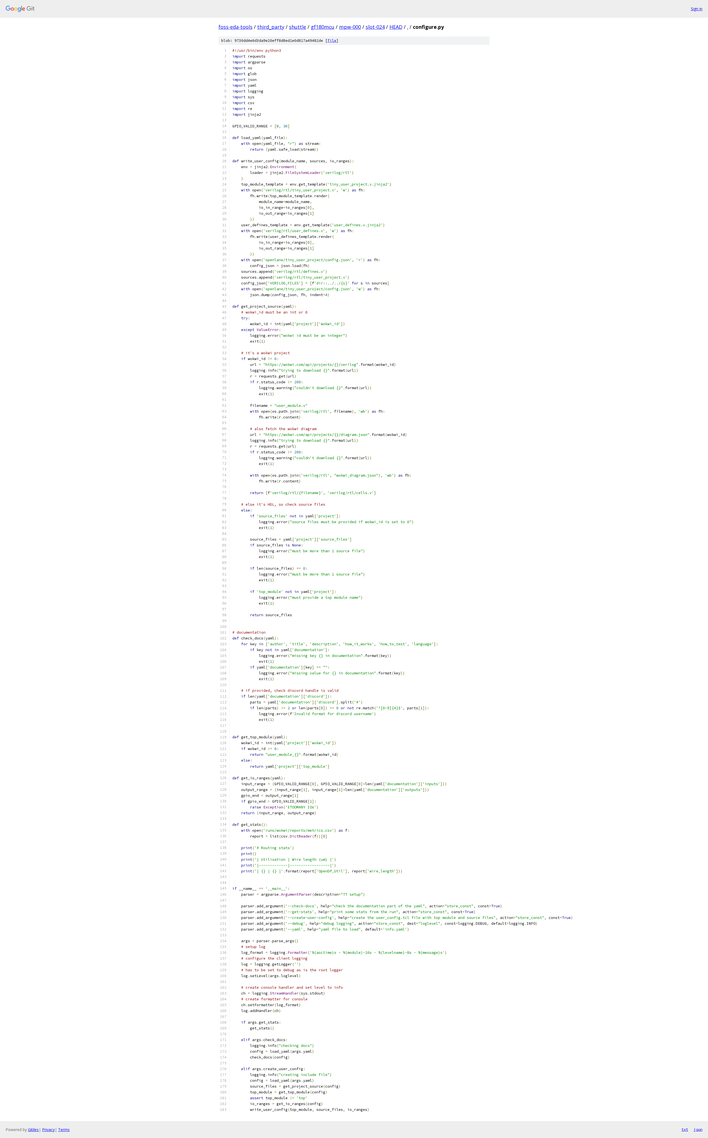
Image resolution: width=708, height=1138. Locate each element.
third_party (270, 27)
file (331, 40)
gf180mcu (322, 27)
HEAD (395, 27)
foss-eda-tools (235, 27)
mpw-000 (350, 27)
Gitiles (33, 1129)
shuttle (297, 27)
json (698, 1129)
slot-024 (375, 27)
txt (684, 1129)
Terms (64, 1129)
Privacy (48, 1129)
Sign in (696, 8)
